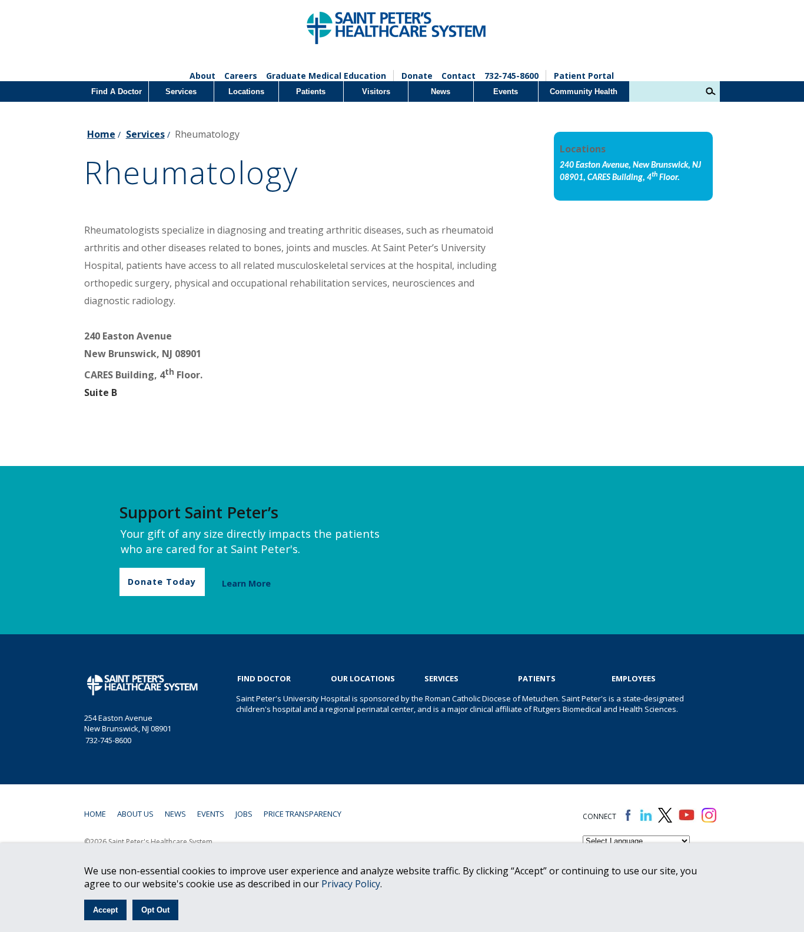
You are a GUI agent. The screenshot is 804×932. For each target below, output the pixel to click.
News (440, 91)
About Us (135, 813)
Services (181, 91)
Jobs (244, 813)
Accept (105, 910)
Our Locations (363, 678)
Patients (310, 91)
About (202, 75)
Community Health (583, 91)
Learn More (246, 583)
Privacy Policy (350, 883)
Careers (240, 75)
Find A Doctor (116, 91)
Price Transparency (302, 813)
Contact (458, 75)
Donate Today (162, 581)
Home (101, 134)
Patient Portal (584, 75)
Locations (246, 91)
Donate (417, 75)
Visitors (376, 91)
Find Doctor (264, 678)
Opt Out (155, 910)
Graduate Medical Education (326, 75)
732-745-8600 (511, 75)
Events (505, 91)
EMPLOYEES (634, 678)
